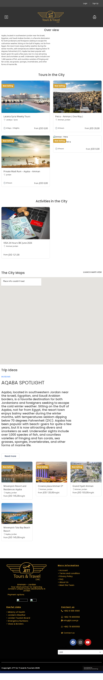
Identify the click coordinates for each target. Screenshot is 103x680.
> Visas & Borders (14, 624)
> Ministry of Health (15, 612)
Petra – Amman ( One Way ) (69, 116)
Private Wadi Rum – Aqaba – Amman (21, 171)
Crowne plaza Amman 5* (50, 486)
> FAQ (60, 579)
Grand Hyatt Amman (83, 486)
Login (85, 3)
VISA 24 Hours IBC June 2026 (17, 242)
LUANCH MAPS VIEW (92, 272)
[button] (94, 17)
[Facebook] (73, 642)
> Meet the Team (66, 585)
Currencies (63, 647)
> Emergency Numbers (17, 621)
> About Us (63, 582)
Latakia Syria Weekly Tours (16, 116)
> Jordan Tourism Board (18, 618)
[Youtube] (87, 642)
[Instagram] (80, 642)
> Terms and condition (69, 573)
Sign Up (95, 3)
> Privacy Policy (65, 576)
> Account (63, 570)
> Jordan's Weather (15, 615)
